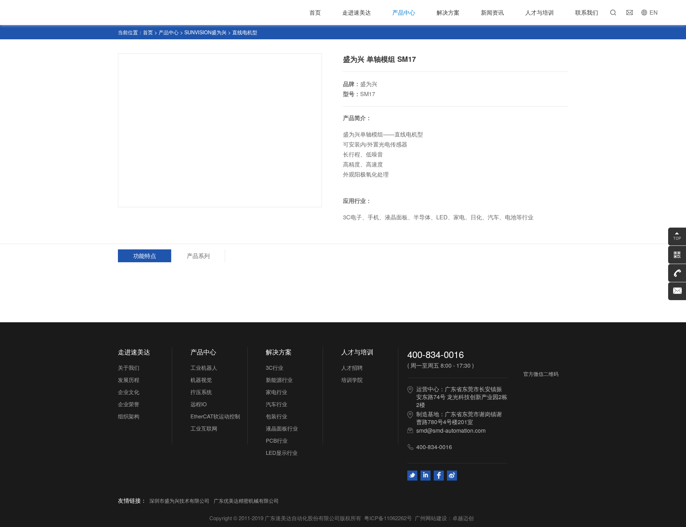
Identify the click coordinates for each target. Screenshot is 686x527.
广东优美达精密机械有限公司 (246, 500)
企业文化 (128, 392)
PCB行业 (277, 440)
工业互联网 (203, 428)
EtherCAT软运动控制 (215, 416)
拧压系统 (201, 392)
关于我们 (128, 367)
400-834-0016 (435, 354)
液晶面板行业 (282, 428)
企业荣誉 (128, 404)
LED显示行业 (282, 452)
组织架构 (128, 416)
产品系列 (198, 256)
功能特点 (144, 256)
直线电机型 (244, 32)
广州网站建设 (431, 518)
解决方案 (448, 12)
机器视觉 (201, 379)
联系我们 (586, 12)
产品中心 (403, 12)
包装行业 (276, 416)
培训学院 (352, 379)
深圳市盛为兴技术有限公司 (179, 500)
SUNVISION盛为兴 (205, 32)
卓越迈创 (463, 518)
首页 (315, 12)
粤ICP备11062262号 (388, 518)
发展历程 (128, 379)
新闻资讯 (492, 12)
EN (654, 12)
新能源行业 (279, 379)
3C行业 (274, 367)
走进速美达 (356, 12)
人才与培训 (539, 12)
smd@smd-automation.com (451, 430)
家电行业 (276, 392)
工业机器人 (203, 367)
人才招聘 (352, 367)
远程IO (198, 404)
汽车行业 (276, 404)
